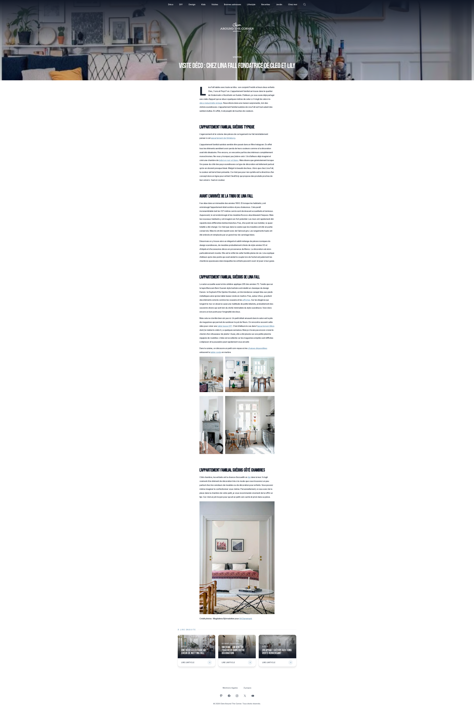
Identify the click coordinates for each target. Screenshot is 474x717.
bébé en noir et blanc (229, 160)
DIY (181, 4)
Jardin (279, 4)
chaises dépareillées (257, 348)
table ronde (215, 352)
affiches (246, 300)
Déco (170, 4)
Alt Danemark (245, 618)
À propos (247, 688)
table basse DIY (224, 326)
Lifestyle (251, 4)
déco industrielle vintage (210, 103)
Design (192, 4)
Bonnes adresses (232, 4)
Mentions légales (230, 688)
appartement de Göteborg (223, 138)
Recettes (265, 4)
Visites (214, 4)
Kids (203, 4)
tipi (249, 477)
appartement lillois (265, 326)
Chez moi (292, 4)
